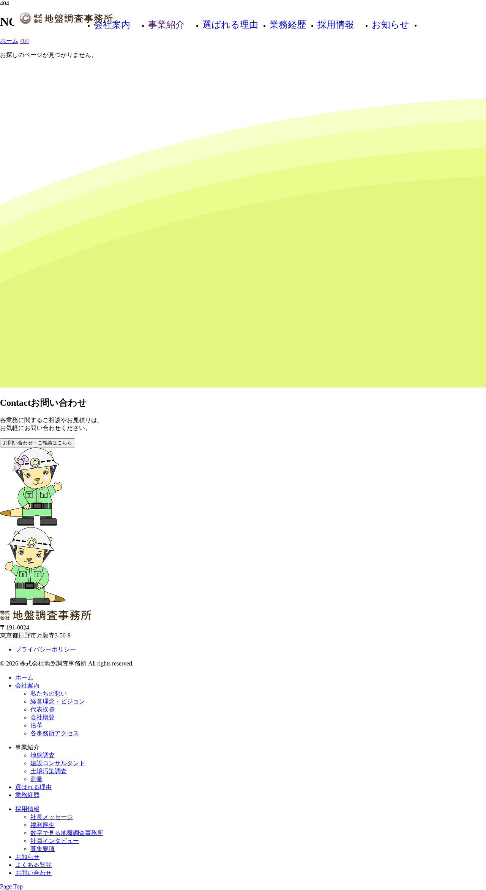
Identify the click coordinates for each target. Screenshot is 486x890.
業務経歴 (288, 25)
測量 (36, 779)
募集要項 (42, 849)
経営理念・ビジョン (57, 701)
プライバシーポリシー (45, 649)
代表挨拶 (42, 709)
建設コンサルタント (57, 763)
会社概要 (42, 717)
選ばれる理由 (230, 25)
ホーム (24, 677)
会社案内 (112, 25)
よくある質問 (33, 865)
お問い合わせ (443, 25)
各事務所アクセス (54, 733)
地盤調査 (42, 755)
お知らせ (390, 25)
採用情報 (335, 25)
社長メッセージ (51, 817)
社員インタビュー (54, 841)
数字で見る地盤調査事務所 (66, 833)
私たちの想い (48, 693)
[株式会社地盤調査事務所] (66, 19)
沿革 (36, 725)
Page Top (11, 886)
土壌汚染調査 (48, 771)
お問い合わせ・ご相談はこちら (37, 443)
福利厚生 (42, 825)
